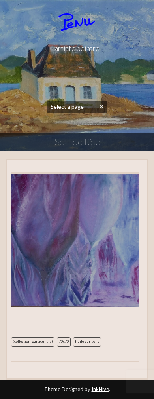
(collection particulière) (33, 342)
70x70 (64, 342)
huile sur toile (87, 342)
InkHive (100, 389)
